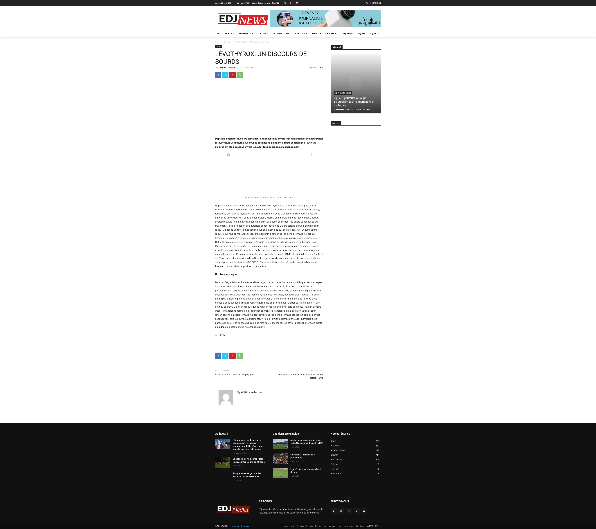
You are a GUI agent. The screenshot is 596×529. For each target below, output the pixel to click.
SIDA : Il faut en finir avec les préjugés (234, 374)
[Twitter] (225, 75)
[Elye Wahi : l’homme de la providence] (280, 458)
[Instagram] (285, 3)
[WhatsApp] (240, 75)
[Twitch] (291, 3)
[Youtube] (297, 3)
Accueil (218, 42)
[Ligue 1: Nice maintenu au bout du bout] (280, 473)
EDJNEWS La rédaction (228, 68)
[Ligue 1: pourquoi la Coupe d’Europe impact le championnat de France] (356, 83)
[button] (372, 3)
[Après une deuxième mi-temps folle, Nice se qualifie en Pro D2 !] (280, 444)
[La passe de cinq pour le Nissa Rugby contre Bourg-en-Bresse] (222, 462)
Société (227, 42)
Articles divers (343, 93)
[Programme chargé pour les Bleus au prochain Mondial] (222, 477)
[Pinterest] (232, 75)
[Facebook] (218, 75)
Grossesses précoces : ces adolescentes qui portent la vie (300, 376)
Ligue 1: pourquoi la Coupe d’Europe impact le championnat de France (354, 101)
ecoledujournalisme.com (239, 526)
